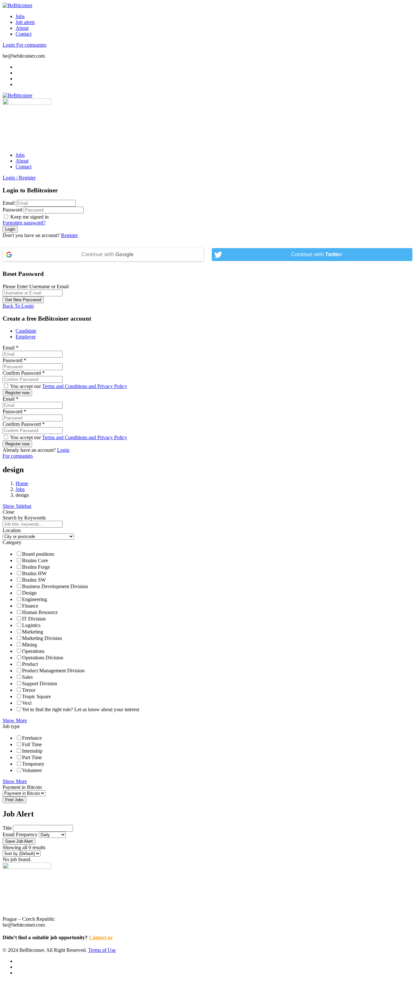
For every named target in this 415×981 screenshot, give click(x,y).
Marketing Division (42, 638)
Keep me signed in (29, 217)
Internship (32, 751)
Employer (26, 336)
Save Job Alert (19, 841)
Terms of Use (102, 950)
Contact (23, 34)
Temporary (33, 764)
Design (29, 593)
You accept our (68, 386)
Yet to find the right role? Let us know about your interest (80, 709)
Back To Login (18, 306)
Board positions (38, 554)
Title (7, 828)
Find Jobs (14, 799)
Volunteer (32, 770)
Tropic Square (36, 696)
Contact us (101, 937)
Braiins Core (35, 560)
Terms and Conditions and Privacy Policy (84, 386)
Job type (11, 726)
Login (9, 45)
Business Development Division (55, 586)
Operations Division (42, 657)
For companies (31, 45)
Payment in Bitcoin (22, 787)
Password (12, 209)
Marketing (32, 631)
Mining (29, 644)
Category (12, 542)
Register (69, 235)
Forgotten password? (24, 222)
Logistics (31, 625)
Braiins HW (34, 573)
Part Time (32, 757)
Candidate (26, 331)
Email (9, 203)
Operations (33, 651)
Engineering (34, 599)
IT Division (34, 619)
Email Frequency (20, 834)
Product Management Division (53, 670)
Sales (27, 677)
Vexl (26, 703)
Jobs (20, 16)
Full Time (32, 744)
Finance (30, 606)
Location (12, 530)
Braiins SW (34, 580)
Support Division (39, 683)
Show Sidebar (17, 506)
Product (30, 664)
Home (22, 483)
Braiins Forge (36, 567)
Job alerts (25, 22)
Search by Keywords (24, 517)
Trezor (28, 690)
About (22, 28)
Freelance (32, 738)
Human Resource (40, 612)
